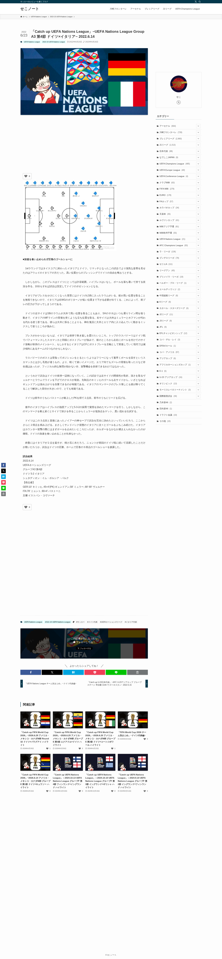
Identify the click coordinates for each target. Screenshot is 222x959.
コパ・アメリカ (169, 352)
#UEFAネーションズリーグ (111, 622)
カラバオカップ (169, 207)
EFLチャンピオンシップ (173, 333)
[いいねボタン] (26, 176)
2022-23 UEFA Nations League (53, 42)
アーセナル (167, 126)
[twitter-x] (196, 1)
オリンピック (168, 383)
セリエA (165, 264)
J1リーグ (167, 145)
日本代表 (166, 151)
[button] (30, 672)
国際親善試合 (168, 396)
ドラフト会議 (168, 415)
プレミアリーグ (170, 138)
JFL (163, 327)
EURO (165, 195)
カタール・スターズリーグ (173, 308)
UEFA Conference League (173, 176)
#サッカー (80, 622)
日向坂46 (165, 408)
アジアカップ (167, 358)
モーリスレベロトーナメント (175, 389)
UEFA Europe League (172, 170)
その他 (165, 421)
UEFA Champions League (174, 163)
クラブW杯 (167, 182)
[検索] (200, 1)
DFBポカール (167, 346)
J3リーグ (165, 320)
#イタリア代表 (131, 622)
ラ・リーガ (167, 251)
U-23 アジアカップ (170, 377)
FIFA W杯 (166, 189)
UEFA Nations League (32, 42)
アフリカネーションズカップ (175, 364)
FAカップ (166, 201)
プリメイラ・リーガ (171, 277)
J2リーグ (166, 314)
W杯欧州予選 (168, 233)
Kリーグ (165, 302)
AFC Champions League (173, 245)
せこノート (29, 9)
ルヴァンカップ (169, 220)
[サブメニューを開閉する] (198, 126)
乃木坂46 (165, 402)
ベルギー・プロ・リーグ (172, 283)
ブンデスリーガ (169, 258)
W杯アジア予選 (169, 226)
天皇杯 (165, 214)
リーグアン (167, 270)
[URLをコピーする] (137, 672)
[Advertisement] (84, 141)
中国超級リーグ (168, 295)
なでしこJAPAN (168, 157)
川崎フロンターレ (170, 132)
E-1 (162, 371)
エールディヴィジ (169, 289)
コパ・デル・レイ (169, 339)
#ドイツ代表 (92, 622)
